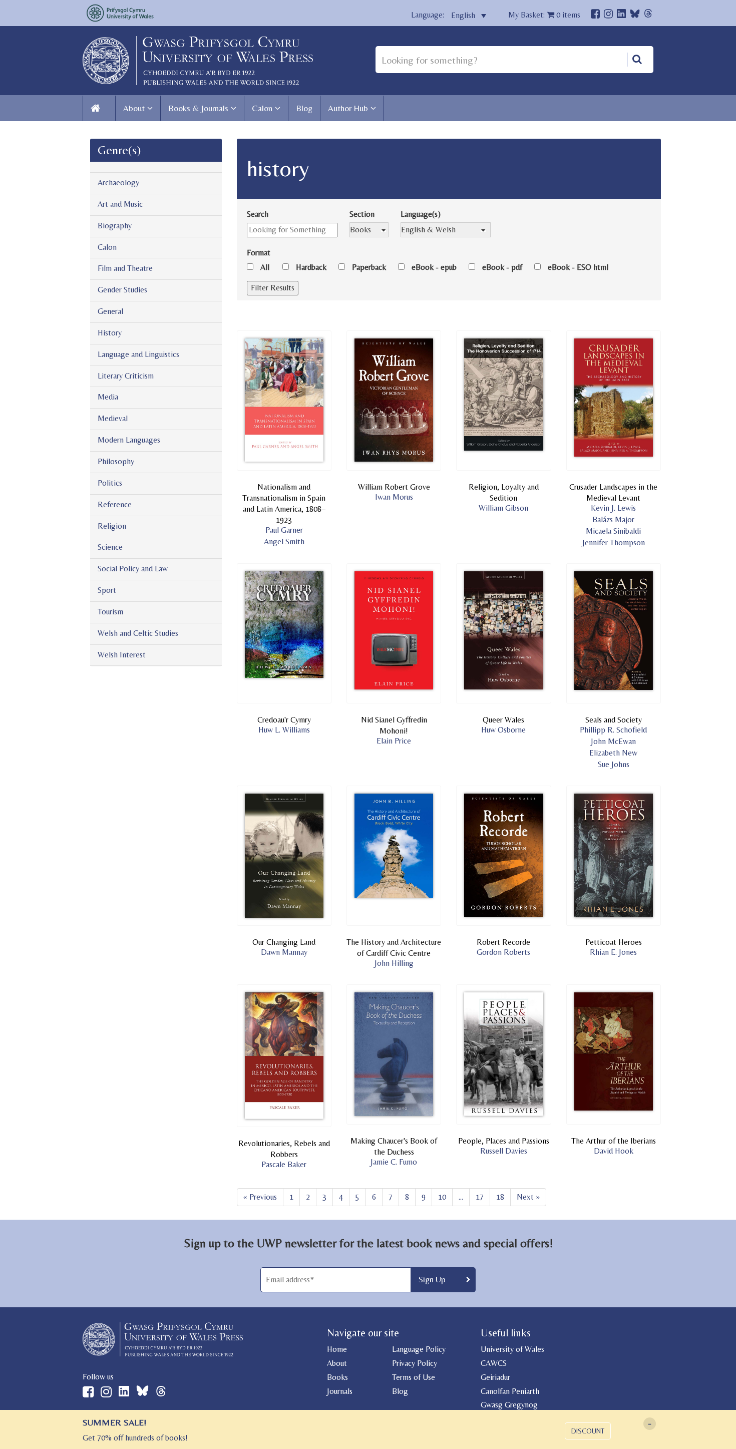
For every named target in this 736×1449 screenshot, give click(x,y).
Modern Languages (129, 440)
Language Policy (419, 1349)
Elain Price (394, 741)
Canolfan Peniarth (510, 1391)
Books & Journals (198, 108)
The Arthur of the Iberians (613, 1141)
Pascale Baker (283, 1164)
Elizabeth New (613, 753)
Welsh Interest (122, 654)
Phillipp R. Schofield (613, 730)
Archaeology (118, 182)
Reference (115, 504)
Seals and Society (613, 719)
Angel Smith (284, 541)
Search (257, 214)
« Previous (260, 1197)
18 (500, 1197)
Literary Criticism (126, 376)
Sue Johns (613, 764)
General (110, 311)
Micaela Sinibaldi (613, 531)
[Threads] (648, 15)
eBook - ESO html (578, 267)
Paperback (369, 267)
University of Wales (512, 1349)
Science (110, 547)
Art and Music (120, 204)
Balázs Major (613, 519)
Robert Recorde (503, 942)
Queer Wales (503, 719)
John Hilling (394, 963)
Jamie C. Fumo (394, 1162)
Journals (339, 1391)
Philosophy (116, 461)
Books (337, 1377)
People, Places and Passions (503, 1141)
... (461, 1197)
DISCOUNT (587, 1431)
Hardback (311, 267)
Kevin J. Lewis (613, 508)
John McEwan (613, 741)
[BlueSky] (635, 16)
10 (442, 1197)
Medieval (113, 418)
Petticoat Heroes (613, 942)
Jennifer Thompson (613, 542)
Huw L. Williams (284, 730)
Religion (112, 526)
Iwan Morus (394, 497)
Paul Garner (284, 530)
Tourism (110, 611)
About (134, 108)
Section (362, 214)
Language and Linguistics (138, 354)
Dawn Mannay (284, 952)
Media (108, 397)
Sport (107, 590)
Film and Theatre (125, 268)
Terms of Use (413, 1377)
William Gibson (503, 508)
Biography (115, 225)
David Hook (613, 1151)
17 (480, 1197)
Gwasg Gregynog (509, 1404)
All (264, 267)
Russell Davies (503, 1151)
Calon (262, 108)
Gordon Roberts (503, 952)
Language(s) (421, 214)
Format (258, 252)
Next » (528, 1197)
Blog (304, 108)
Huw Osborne (503, 730)
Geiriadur (495, 1377)
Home (337, 1349)
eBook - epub (434, 267)
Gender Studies (122, 289)
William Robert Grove (394, 487)
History (110, 332)
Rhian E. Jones (613, 952)
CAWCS (494, 1363)
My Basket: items (544, 15)
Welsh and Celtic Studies (138, 633)
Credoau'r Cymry (284, 719)
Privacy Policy (414, 1363)
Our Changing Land (283, 942)
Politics (110, 483)
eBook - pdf (502, 267)
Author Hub (348, 108)
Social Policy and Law (133, 568)
